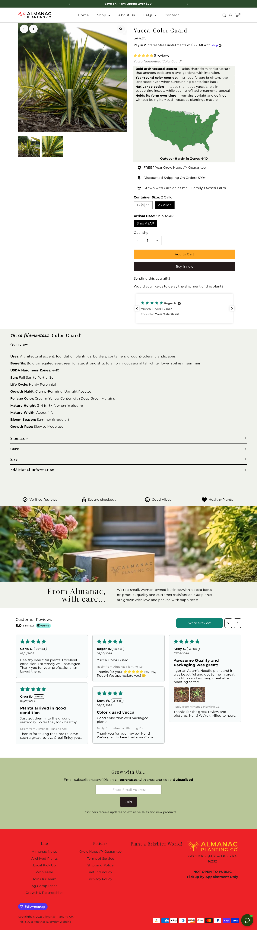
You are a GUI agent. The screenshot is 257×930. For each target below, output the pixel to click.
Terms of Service (100, 858)
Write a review (199, 623)
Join (128, 802)
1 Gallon (145, 205)
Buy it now (184, 266)
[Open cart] (237, 15)
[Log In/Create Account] (230, 15)
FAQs (148, 15)
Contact (172, 15)
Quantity (141, 232)
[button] (144, 55)
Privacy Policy (100, 879)
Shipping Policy (100, 865)
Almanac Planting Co (58, 916)
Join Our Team (44, 879)
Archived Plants (44, 858)
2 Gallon (165, 205)
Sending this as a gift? (152, 278)
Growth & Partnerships (44, 893)
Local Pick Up (44, 865)
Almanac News (44, 851)
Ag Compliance (45, 886)
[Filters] (228, 623)
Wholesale (44, 872)
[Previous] (24, 29)
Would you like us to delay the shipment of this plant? (179, 286)
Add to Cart (184, 254)
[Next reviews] (232, 308)
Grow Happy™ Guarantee (184, 167)
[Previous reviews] (137, 308)
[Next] (33, 29)
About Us (126, 15)
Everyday (52, 921)
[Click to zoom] (121, 29)
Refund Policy (100, 872)
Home (83, 15)
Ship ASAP (145, 223)
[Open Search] (224, 15)
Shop (102, 15)
